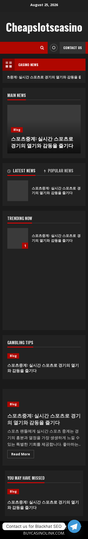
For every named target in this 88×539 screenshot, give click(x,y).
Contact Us (72, 47)
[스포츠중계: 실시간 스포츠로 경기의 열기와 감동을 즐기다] (44, 356)
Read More (22, 454)
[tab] (25, 171)
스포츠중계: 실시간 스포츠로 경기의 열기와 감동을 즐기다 (42, 142)
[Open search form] (42, 48)
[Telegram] (74, 526)
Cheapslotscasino (44, 27)
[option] (44, 129)
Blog (16, 130)
